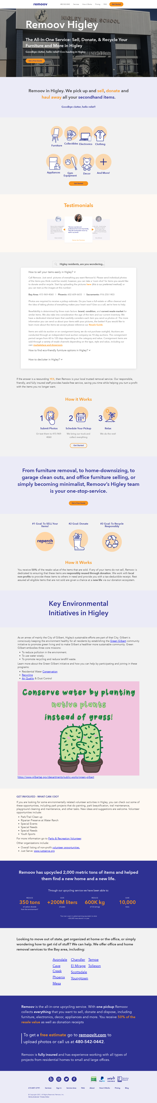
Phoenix (59, 977)
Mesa (57, 983)
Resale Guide (96, 324)
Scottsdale (79, 972)
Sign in (59, 1088)
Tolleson (94, 966)
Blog (127, 1088)
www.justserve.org (44, 851)
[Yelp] (51, 1079)
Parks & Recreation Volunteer (64, 838)
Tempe (93, 959)
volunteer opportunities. (66, 847)
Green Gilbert (118, 641)
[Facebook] (74, 1079)
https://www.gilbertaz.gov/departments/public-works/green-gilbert (56, 777)
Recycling (27, 675)
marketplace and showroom (47, 345)
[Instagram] (58, 1079)
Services (76, 4)
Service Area (71, 1088)
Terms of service (33, 1097)
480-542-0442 (65, 4)
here (89, 284)
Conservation (50, 671)
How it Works (87, 4)
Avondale (60, 959)
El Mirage (78, 966)
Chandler (78, 959)
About (92, 1088)
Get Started (116, 4)
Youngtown (79, 978)
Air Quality (28, 678)
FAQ (105, 4)
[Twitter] (66, 1079)
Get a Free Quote (35, 61)
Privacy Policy (44, 1097)
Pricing (97, 4)
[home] (43, 4)
